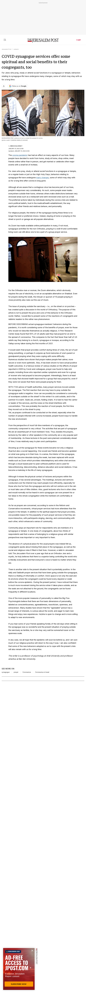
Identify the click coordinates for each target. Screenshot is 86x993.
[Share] (4, 86)
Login (78, 40)
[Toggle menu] (5, 39)
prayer (16, 672)
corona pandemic (19, 155)
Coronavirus (27, 672)
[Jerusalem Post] (43, 40)
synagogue (6, 672)
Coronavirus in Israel (42, 672)
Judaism (16, 49)
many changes (42, 177)
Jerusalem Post (6, 49)
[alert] (19, 969)
